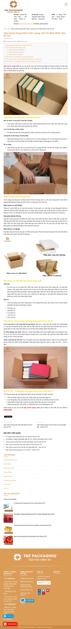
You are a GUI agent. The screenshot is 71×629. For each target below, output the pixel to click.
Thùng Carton (8, 472)
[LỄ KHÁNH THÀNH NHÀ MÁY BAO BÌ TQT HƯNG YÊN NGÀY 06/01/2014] (8, 518)
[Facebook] (39, 590)
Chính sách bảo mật (26, 581)
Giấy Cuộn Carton (9, 468)
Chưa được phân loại (10, 460)
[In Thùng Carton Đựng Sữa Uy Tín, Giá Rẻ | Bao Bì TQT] (8, 507)
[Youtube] (47, 590)
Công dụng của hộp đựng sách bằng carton (18, 45)
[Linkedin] (39, 593)
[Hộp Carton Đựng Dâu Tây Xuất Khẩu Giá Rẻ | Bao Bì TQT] (8, 540)
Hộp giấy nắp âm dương (15, 52)
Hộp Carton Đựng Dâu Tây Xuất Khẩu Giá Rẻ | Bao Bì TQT (18, 426)
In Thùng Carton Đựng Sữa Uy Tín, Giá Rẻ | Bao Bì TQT (23, 436)
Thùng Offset (8, 476)
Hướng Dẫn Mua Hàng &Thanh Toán (26, 586)
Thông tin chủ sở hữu (27, 578)
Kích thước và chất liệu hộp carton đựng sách (19, 57)
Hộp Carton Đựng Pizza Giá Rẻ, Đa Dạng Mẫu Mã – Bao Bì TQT (51, 426)
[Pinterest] (43, 593)
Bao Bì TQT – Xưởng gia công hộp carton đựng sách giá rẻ (23, 61)
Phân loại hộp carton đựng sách (15, 47)
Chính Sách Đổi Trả (26, 590)
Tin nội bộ (7, 484)
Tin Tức (6, 489)
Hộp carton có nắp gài (15, 54)
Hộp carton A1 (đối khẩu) (16, 50)
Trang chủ (7, 29)
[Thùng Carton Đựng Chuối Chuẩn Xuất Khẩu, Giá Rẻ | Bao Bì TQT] (8, 529)
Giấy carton (7, 464)
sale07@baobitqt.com (26, 24)
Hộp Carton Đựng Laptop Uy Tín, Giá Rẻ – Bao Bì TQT (23, 450)
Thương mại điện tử (10, 480)
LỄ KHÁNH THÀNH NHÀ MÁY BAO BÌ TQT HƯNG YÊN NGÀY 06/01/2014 (29, 439)
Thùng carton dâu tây (10, 499)
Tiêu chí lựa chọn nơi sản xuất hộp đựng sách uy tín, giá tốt (23, 59)
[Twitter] (43, 590)
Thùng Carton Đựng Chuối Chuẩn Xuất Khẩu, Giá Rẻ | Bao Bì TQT (26, 442)
